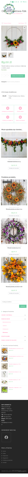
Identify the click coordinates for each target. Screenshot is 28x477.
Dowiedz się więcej (14, 215)
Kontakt (4, 462)
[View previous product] (2, 23)
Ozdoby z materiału (6, 315)
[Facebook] (6, 437)
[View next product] (25, 23)
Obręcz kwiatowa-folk (17, 13)
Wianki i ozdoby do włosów (8, 340)
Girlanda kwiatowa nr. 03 (14, 161)
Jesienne (10, 207)
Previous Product (7, 23)
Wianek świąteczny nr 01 (14, 248)
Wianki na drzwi (10, 81)
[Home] (6, 13)
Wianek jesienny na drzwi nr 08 (14, 286)
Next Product (21, 23)
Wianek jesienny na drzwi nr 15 (14, 209)
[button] (24, 27)
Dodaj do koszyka (17, 75)
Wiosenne (17, 81)
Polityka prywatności (8, 460)
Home (4, 451)
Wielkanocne (5, 329)
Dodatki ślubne (5, 336)
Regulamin (5, 458)
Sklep (4, 453)
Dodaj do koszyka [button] (14, 168)
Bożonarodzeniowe (11, 246)
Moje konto (5, 455)
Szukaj (23, 306)
